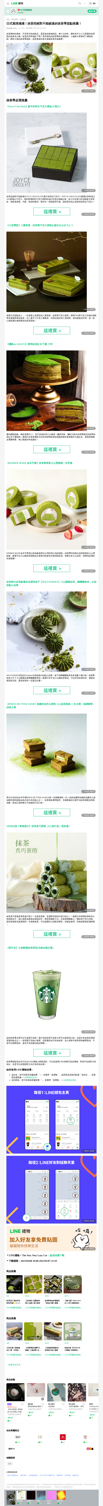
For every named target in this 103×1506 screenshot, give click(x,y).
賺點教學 (60, 1475)
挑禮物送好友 (31, 1077)
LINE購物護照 (33, 1475)
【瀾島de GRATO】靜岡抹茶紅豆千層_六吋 (29, 344)
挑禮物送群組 (70, 1080)
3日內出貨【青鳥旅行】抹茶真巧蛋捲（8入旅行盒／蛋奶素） (38, 826)
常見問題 (68, 1475)
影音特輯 (15, 19)
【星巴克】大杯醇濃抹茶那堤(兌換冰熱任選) (29, 947)
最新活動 (23, 1475)
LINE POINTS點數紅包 (47, 1475)
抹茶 (10, 1464)
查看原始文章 (14, 1365)
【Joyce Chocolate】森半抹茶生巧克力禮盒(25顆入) (33, 106)
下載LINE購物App (12, 1475)
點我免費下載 (57, 1255)
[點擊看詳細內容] (15, 1392)
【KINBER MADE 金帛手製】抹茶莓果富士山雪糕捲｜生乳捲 (39, 463)
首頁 (7, 19)
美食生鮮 (23, 19)
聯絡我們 (75, 1475)
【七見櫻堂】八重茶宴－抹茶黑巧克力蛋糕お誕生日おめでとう (39, 225)
